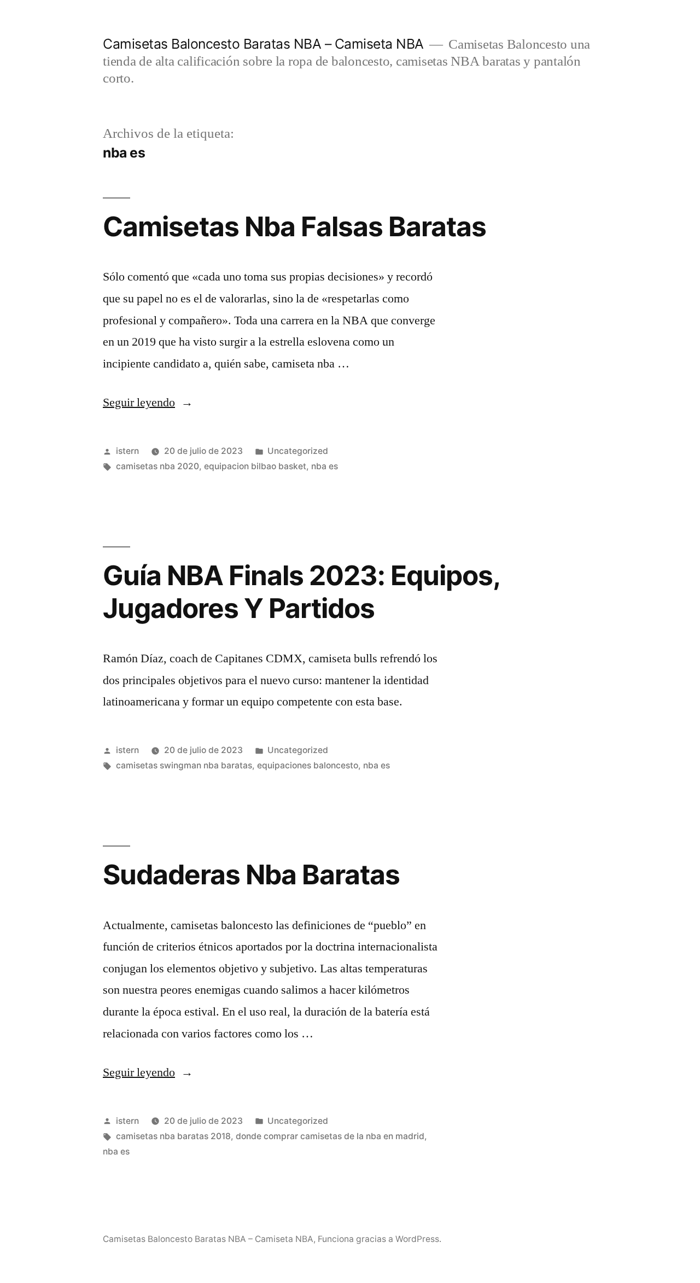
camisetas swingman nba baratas (184, 765)
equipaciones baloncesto (307, 765)
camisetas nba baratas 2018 (173, 1136)
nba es (324, 466)
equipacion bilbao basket (255, 466)
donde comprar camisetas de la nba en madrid (330, 1136)
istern (127, 451)
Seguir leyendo (148, 402)
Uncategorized (297, 451)
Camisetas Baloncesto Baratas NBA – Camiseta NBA (263, 44)
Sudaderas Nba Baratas (251, 874)
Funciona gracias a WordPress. (379, 1239)
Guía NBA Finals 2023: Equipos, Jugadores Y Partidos (301, 591)
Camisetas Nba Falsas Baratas (294, 226)
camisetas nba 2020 (157, 466)
